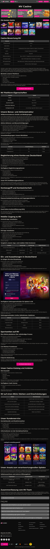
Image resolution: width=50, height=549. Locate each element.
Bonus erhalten (25, 278)
